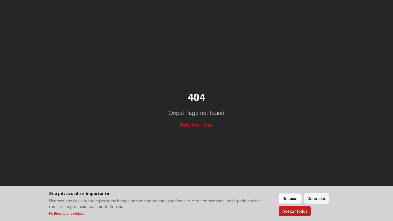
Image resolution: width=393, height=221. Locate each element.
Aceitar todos (294, 211)
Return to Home (196, 125)
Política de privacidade (67, 213)
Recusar (290, 198)
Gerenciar (316, 198)
